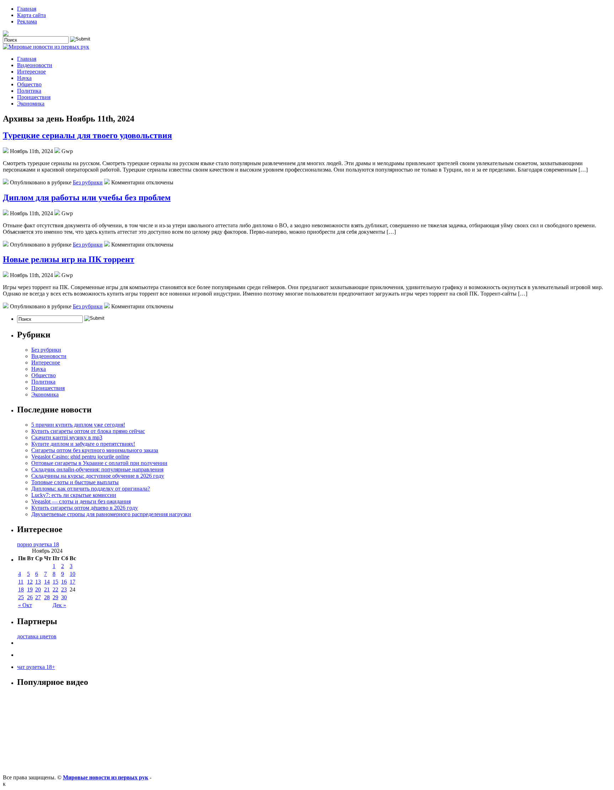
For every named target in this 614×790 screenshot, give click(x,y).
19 (30, 589)
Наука (24, 78)
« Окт (25, 605)
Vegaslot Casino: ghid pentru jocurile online (80, 457)
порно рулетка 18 (38, 544)
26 (30, 597)
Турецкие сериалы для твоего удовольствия (87, 135)
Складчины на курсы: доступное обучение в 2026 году (97, 476)
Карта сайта (31, 15)
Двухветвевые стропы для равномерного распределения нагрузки (111, 514)
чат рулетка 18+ (36, 667)
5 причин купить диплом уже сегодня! (78, 425)
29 (55, 597)
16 (64, 582)
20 (38, 589)
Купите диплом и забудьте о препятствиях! (83, 444)
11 (20, 582)
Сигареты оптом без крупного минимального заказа (94, 450)
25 (21, 597)
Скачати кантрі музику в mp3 (66, 437)
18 (21, 589)
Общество (29, 84)
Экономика (30, 104)
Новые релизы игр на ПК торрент (68, 259)
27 (38, 597)
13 (38, 582)
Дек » (59, 605)
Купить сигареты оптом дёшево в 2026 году (84, 508)
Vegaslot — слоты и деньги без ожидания (81, 501)
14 (47, 582)
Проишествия (33, 97)
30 (64, 597)
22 (55, 589)
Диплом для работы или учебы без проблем (87, 197)
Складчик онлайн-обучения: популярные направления (97, 469)
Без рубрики (88, 182)
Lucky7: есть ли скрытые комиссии (73, 495)
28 (47, 597)
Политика (29, 91)
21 (47, 589)
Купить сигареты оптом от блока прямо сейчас (88, 431)
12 (30, 582)
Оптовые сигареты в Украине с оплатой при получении (99, 463)
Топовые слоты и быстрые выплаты (75, 482)
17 (72, 582)
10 (72, 574)
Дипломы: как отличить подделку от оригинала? (90, 489)
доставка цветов (36, 636)
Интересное (31, 72)
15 (55, 582)
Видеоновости (34, 65)
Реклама (27, 21)
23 (64, 589)
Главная (26, 9)
